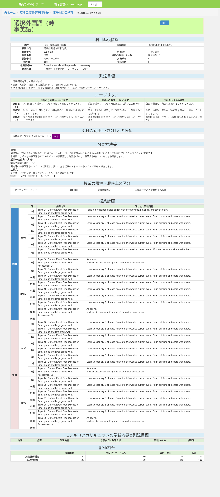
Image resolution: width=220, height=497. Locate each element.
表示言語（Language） (69, 4)
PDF (164, 22)
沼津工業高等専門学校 (34, 12)
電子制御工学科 (63, 12)
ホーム (11, 12)
